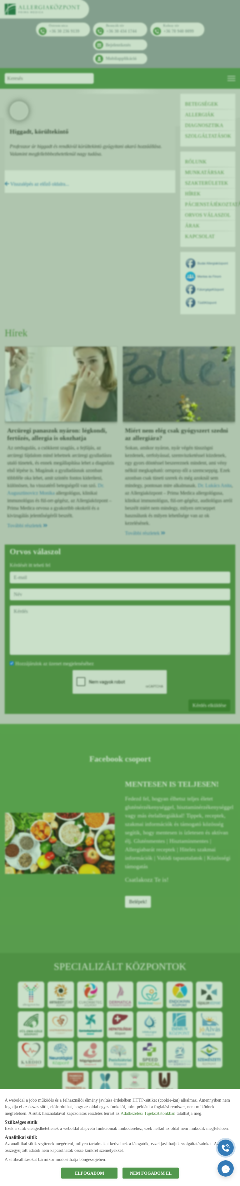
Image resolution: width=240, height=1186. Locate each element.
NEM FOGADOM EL (151, 1173)
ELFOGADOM (89, 1173)
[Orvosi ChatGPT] (226, 1168)
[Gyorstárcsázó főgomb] (226, 1148)
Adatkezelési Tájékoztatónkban (148, 1113)
